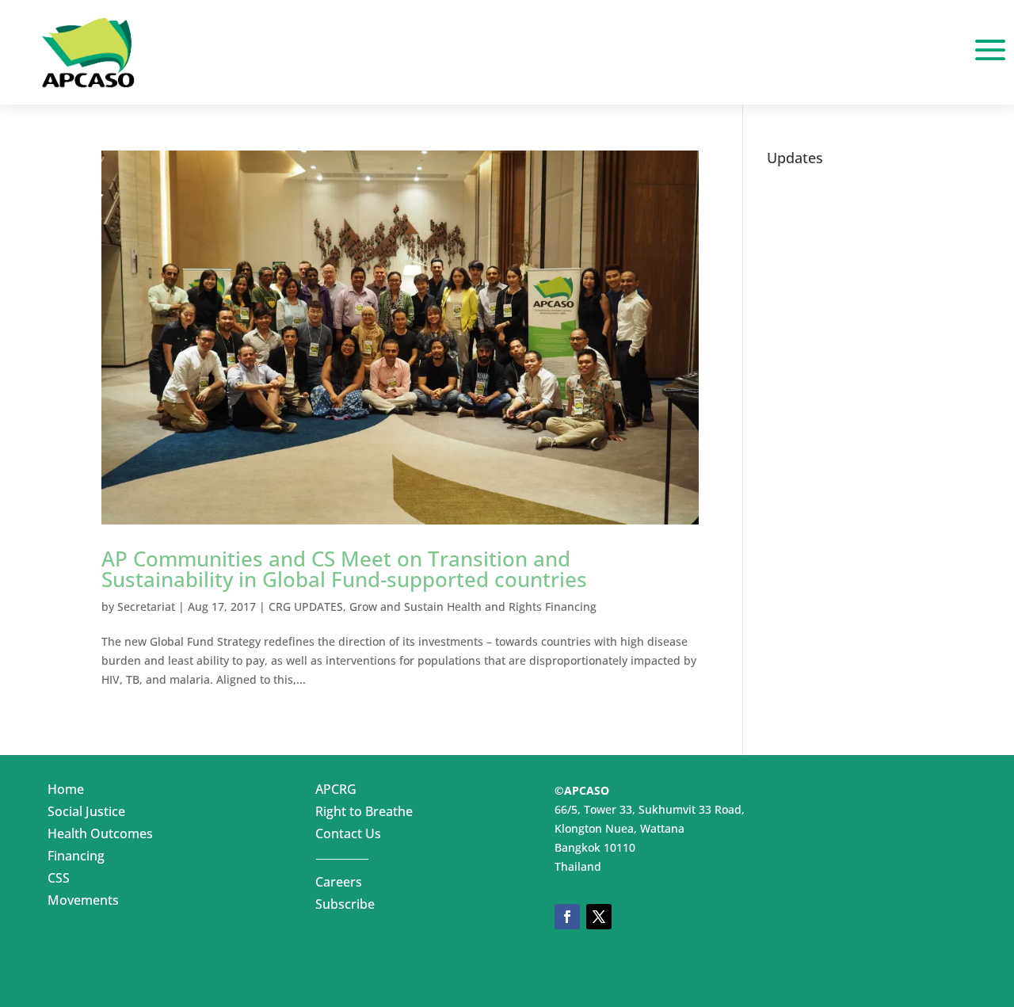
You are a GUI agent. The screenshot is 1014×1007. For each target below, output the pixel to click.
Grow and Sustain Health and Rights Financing (473, 606)
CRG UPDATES (306, 606)
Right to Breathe (364, 814)
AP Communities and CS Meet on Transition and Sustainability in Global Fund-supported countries (344, 568)
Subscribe (345, 907)
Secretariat (146, 606)
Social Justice (86, 814)
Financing (76, 859)
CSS (59, 881)
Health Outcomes (100, 836)
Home (66, 792)
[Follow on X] (599, 916)
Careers (338, 885)
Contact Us (348, 836)
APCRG (335, 792)
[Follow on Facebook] (567, 916)
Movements (83, 903)
